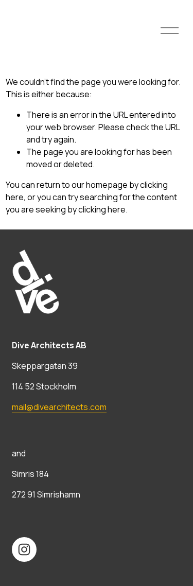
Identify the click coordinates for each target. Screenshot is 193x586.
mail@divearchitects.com (59, 407)
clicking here (102, 209)
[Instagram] (24, 549)
